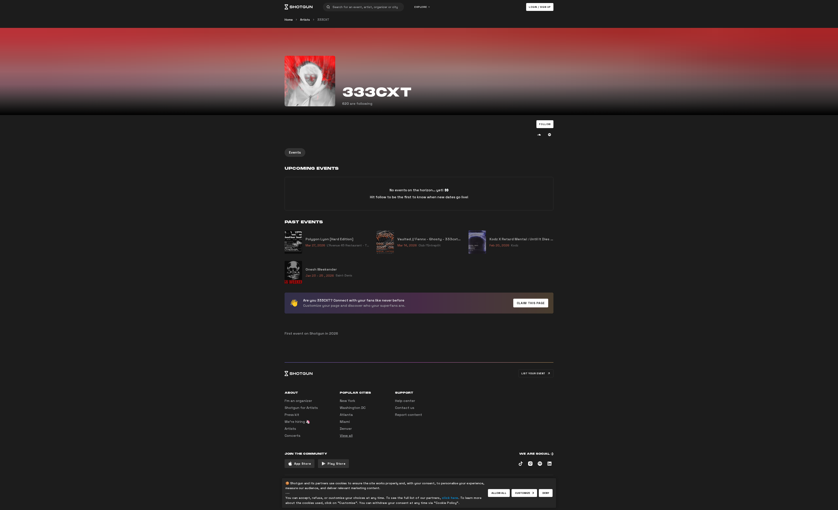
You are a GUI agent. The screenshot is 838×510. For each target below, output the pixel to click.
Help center (405, 400)
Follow (545, 124)
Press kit (292, 414)
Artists (305, 20)
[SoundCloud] (539, 135)
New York (347, 400)
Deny (545, 493)
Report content (408, 414)
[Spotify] (549, 135)
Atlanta (346, 414)
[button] (544, 124)
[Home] (299, 7)
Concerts (292, 435)
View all (346, 435)
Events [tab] (295, 152)
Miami (345, 421)
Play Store (336, 464)
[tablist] (419, 152)
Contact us (404, 407)
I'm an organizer (298, 400)
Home (289, 20)
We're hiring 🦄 (297, 421)
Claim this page (531, 303)
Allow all (498, 493)
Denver (346, 428)
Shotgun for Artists (301, 407)
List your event (533, 373)
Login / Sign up (540, 7)
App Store (302, 464)
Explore (420, 7)
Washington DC (353, 407)
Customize (522, 493)
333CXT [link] (323, 20)
